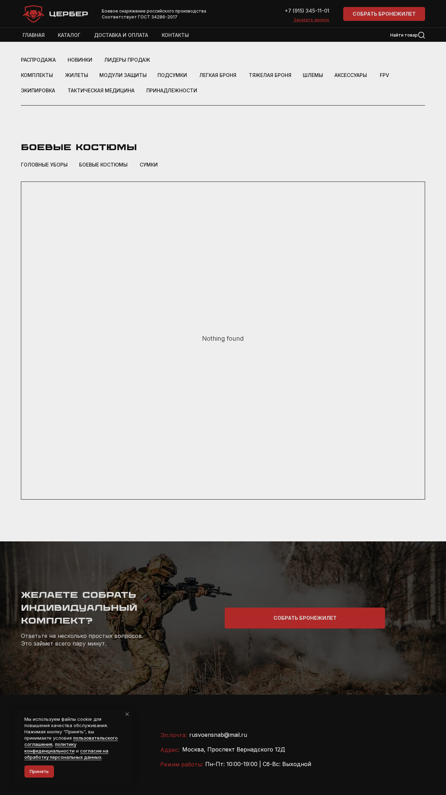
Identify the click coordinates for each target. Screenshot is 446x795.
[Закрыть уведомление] (127, 714)
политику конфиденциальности (50, 747)
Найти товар (404, 35)
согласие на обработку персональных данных (66, 754)
